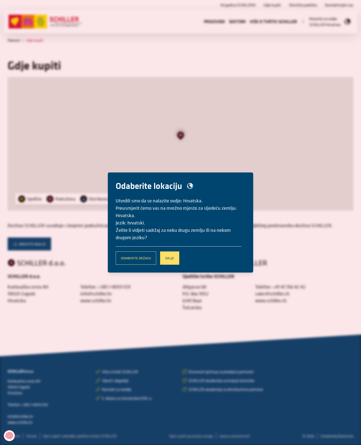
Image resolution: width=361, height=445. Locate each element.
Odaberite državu (136, 258)
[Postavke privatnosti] (9, 435)
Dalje (169, 258)
